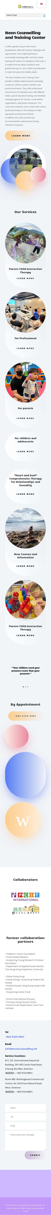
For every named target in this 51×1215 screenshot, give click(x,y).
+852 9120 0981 (25, 716)
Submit (35, 1155)
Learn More (21, 135)
